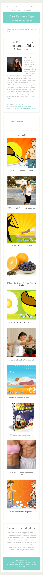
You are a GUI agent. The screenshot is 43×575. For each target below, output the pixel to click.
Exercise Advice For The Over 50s (21, 360)
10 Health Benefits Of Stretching (21, 397)
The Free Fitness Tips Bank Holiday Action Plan (21, 45)
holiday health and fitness (19, 108)
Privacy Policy (25, 564)
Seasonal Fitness (18, 104)
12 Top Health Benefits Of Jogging (21, 208)
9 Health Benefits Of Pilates (21, 245)
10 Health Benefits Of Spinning (21, 512)
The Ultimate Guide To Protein (21, 170)
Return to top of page (21, 560)
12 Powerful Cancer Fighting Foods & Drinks (21, 284)
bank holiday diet (19, 106)
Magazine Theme (23, 562)
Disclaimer (17, 564)
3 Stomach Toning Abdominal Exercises (21, 473)
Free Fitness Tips (21, 16)
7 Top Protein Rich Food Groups (21, 322)
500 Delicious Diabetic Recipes (21, 435)
